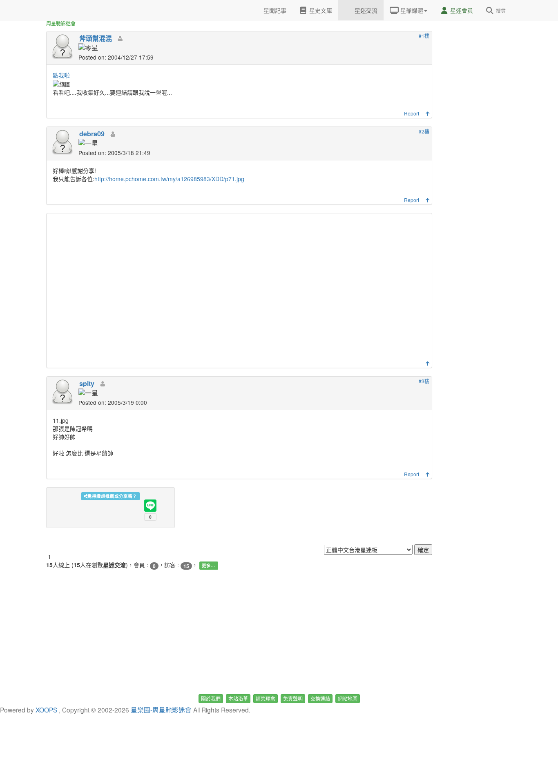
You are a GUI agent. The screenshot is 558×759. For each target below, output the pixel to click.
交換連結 (320, 698)
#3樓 (424, 380)
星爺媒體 (411, 10)
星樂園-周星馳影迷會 (161, 709)
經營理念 (265, 698)
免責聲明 (293, 698)
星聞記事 (274, 10)
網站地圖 (347, 698)
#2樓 (424, 131)
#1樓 (424, 35)
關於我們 (211, 698)
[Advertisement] (240, 289)
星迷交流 (365, 10)
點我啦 (61, 75)
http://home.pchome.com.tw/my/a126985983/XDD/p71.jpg (169, 179)
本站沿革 (238, 698)
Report (411, 113)
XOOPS (46, 709)
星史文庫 (320, 10)
